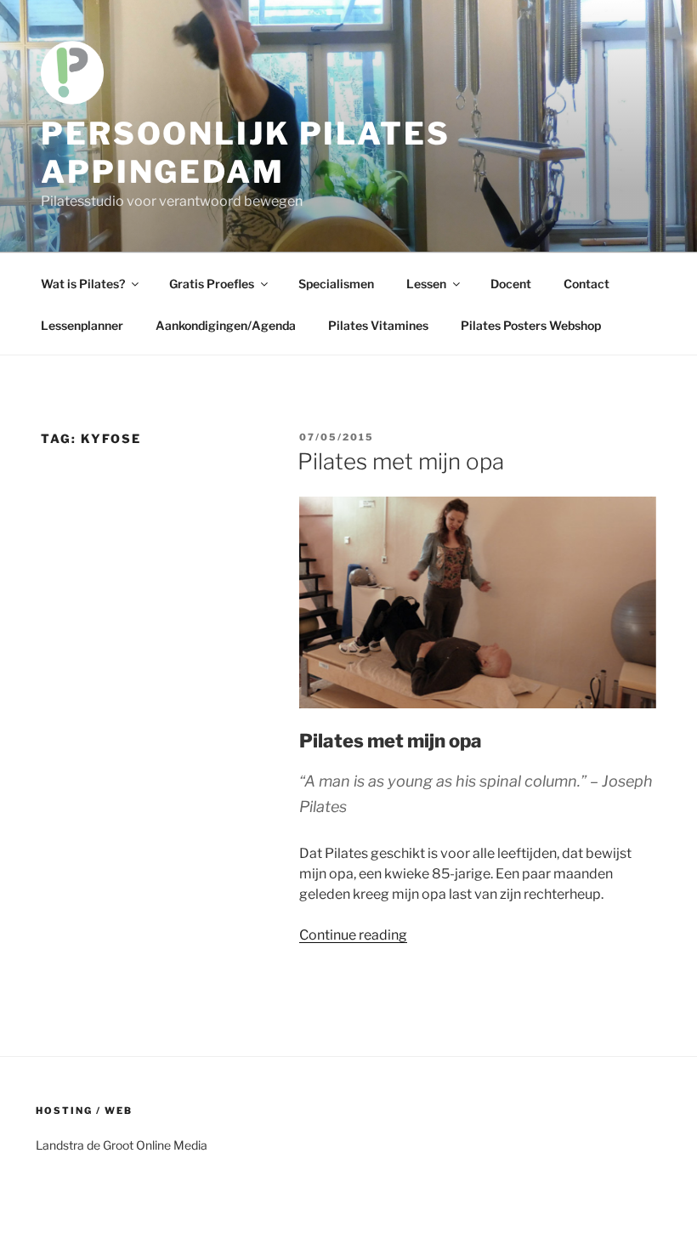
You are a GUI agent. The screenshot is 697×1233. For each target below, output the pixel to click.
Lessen (426, 283)
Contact (586, 283)
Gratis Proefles (211, 283)
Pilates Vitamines (378, 325)
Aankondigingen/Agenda (226, 325)
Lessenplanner (82, 325)
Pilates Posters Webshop (531, 325)
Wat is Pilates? (83, 283)
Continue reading (353, 935)
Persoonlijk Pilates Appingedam (245, 152)
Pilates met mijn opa (401, 461)
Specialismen (336, 283)
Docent (510, 283)
